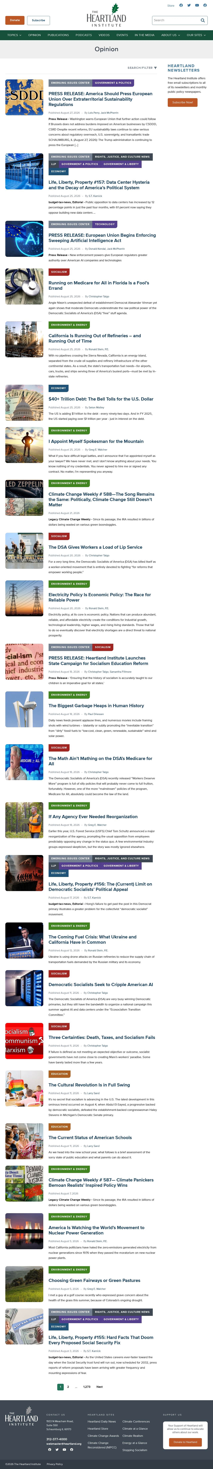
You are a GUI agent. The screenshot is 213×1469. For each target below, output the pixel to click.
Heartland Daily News (102, 1421)
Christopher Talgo (99, 296)
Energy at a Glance (134, 1443)
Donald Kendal (97, 249)
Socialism (59, 272)
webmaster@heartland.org (63, 1443)
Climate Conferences (136, 1421)
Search (203, 20)
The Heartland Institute (106, 14)
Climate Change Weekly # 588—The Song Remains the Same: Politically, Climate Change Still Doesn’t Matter (101, 499)
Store (170, 5)
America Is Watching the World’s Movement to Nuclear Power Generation (96, 1230)
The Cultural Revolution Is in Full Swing (89, 1085)
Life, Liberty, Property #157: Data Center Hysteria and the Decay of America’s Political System (99, 185)
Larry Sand (93, 1093)
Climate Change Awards (103, 1435)
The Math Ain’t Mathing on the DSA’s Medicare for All (100, 761)
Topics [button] (12, 35)
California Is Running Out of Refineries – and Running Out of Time (95, 339)
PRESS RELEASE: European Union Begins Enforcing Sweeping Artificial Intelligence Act (102, 238)
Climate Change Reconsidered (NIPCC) (102, 1445)
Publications (58, 35)
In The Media (144, 35)
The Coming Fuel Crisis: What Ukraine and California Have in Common (92, 940)
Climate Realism (132, 1435)
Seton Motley (96, 407)
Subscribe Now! (182, 102)
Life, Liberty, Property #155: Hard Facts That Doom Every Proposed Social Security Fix (101, 1340)
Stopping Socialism (134, 1450)
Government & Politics (113, 83)
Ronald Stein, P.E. (99, 349)
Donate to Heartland (185, 1442)
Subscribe (38, 20)
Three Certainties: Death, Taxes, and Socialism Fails (102, 1037)
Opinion (34, 35)
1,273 (86, 1386)
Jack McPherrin (109, 113)
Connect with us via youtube (197, 5)
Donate (15, 20)
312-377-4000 (56, 1439)
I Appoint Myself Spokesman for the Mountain (96, 441)
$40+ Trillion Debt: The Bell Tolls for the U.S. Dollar (101, 399)
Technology (105, 224)
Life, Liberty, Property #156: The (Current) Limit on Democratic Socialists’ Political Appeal (100, 887)
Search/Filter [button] (140, 67)
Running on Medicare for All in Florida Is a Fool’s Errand (99, 286)
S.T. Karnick (95, 196)
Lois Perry (93, 113)
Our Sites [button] (194, 35)
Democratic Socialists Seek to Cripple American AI (101, 984)
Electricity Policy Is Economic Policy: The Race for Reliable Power (100, 598)
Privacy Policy (55, 1464)
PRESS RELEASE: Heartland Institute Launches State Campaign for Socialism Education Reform (98, 661)
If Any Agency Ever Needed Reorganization (93, 816)
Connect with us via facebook (181, 5)
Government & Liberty (121, 164)
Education (59, 1074)
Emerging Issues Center (70, 83)
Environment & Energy (69, 325)
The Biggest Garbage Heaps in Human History (96, 706)
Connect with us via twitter (189, 5)
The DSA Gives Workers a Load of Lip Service (95, 547)
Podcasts (84, 35)
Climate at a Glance (135, 1428)
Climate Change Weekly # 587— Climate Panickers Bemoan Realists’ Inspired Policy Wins (101, 1183)
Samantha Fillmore (120, 672)
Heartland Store (98, 1428)
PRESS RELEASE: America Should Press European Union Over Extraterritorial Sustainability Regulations (100, 99)
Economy (58, 171)
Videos (104, 35)
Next (100, 1386)
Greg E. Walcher (98, 450)
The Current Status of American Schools (90, 1137)
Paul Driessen (96, 714)
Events (122, 35)
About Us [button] (169, 35)
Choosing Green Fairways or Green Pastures (94, 1280)
